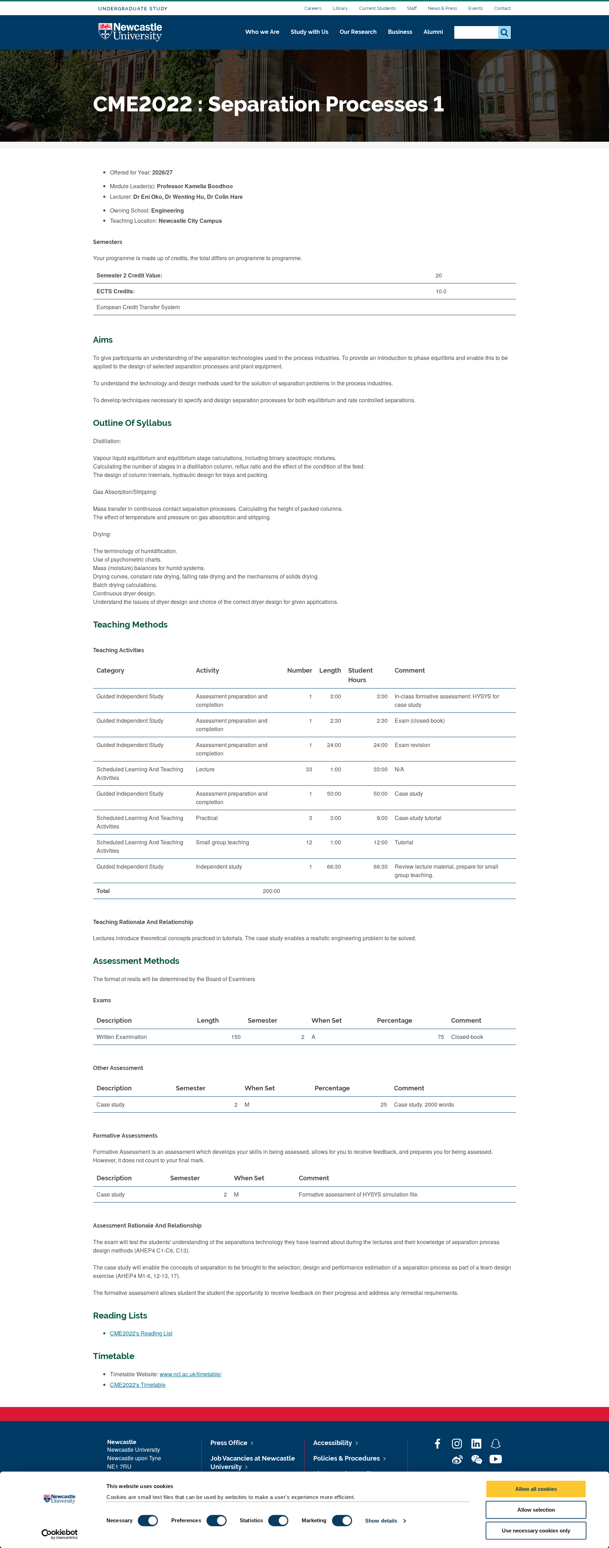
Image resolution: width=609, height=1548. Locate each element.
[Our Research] (358, 39)
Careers (312, 8)
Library (340, 8)
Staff (412, 8)
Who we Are (262, 32)
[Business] (400, 39)
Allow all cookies (536, 1489)
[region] (304, 783)
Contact (502, 8)
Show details (381, 1521)
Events (475, 8)
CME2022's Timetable (138, 1385)
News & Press (442, 8)
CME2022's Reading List (141, 1333)
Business (400, 32)
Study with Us (309, 32)
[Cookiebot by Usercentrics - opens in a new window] (60, 1534)
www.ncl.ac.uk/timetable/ (190, 1374)
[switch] (217, 1520)
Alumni (433, 32)
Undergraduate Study (133, 8)
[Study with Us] (309, 39)
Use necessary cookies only (536, 1531)
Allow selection (536, 1510)
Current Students (377, 8)
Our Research (358, 32)
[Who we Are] (262, 39)
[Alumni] (433, 39)
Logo (130, 32)
